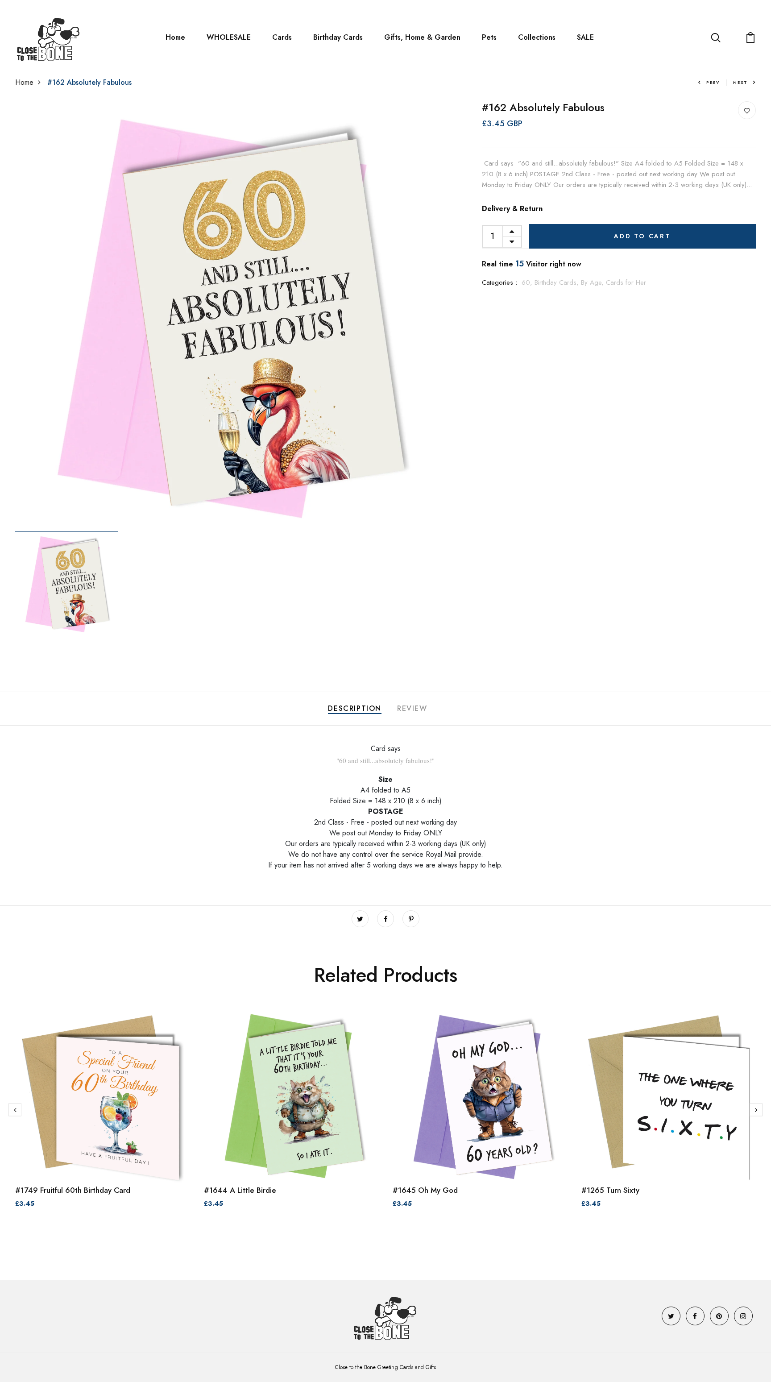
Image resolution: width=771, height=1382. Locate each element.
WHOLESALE (229, 37)
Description (354, 708)
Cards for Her (626, 282)
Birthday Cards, (558, 282)
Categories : (499, 282)
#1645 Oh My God (425, 1190)
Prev (713, 82)
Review (412, 708)
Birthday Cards (338, 37)
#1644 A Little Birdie (240, 1190)
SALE (585, 37)
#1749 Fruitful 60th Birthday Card (72, 1190)
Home (175, 37)
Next (740, 82)
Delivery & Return (512, 208)
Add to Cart (642, 236)
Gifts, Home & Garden (422, 37)
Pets (489, 37)
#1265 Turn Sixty (610, 1190)
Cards (282, 37)
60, (528, 282)
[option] (228, 314)
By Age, (593, 282)
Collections (536, 37)
